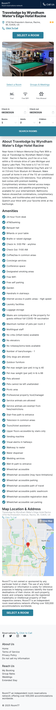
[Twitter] (10, 636)
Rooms (4, 119)
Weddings (7, 677)
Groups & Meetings (40, 84)
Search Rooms (28, 131)
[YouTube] (24, 636)
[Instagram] (17, 636)
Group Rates (8, 673)
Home (5, 648)
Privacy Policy (9, 655)
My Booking (8, 670)
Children (42, 119)
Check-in (6, 109)
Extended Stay (9, 680)
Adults (23, 119)
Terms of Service (11, 651)
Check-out (34, 109)
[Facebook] (3, 636)
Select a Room (28, 35)
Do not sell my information (16, 658)
